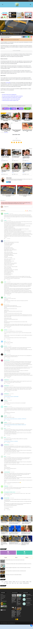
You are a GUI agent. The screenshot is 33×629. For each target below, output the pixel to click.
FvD (20, 581)
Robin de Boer (9, 177)
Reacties (27, 557)
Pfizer (30, 581)
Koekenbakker (28, 594)
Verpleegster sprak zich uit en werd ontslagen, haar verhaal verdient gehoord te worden (26, 533)
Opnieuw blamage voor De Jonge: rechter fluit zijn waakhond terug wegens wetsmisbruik (25, 543)
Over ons (2, 594)
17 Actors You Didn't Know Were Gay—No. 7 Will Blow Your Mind (5, 131)
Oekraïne (27, 581)
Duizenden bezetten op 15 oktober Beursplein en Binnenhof (4, 533)
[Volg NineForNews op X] (20, 108)
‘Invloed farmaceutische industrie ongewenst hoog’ (10, 100)
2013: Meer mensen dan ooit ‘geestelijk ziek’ (9, 94)
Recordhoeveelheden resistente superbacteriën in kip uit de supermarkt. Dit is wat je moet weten (15, 543)
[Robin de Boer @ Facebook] (10, 182)
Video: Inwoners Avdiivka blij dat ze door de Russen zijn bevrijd (4, 543)
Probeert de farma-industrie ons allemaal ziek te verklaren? (11, 97)
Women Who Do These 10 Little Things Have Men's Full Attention (16, 121)
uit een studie (8, 82)
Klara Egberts (28, 602)
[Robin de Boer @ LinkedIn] (8, 182)
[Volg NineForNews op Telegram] (12, 108)
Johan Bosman (28, 598)
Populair (5, 557)
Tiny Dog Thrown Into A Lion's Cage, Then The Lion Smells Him (27, 131)
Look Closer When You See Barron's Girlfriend (27, 120)
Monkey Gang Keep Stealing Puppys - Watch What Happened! (16, 131)
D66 (16, 581)
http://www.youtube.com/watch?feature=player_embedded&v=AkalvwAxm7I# (15, 424)
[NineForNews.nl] (16, 4)
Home (2, 20)
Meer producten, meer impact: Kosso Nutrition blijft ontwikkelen (13, 574)
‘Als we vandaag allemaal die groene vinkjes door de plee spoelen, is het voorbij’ (26, 523)
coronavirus (10, 581)
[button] (5, 108)
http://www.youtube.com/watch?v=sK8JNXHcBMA (11, 396)
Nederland (24, 581)
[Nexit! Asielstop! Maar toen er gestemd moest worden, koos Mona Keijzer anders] (2, 572)
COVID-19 (14, 581)
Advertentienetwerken (4, 601)
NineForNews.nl (6, 132)
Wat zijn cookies (3, 597)
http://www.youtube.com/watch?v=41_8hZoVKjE (11, 441)
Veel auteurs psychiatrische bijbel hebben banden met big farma (12, 96)
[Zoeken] (30, 5)
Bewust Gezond (5, 20)
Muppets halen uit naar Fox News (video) (4, 522)
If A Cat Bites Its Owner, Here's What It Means (6, 120)
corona (2, 581)
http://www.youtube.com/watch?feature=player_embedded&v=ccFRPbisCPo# (15, 418)
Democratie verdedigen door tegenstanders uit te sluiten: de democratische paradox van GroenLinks (18, 567)
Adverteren (2, 598)
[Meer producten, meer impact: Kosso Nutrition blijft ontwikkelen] (2, 576)
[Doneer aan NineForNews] (27, 108)
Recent (16, 557)
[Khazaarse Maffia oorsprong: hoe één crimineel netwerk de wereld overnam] (2, 561)
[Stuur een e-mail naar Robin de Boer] (7, 182)
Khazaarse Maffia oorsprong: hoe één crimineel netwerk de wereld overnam (14, 599)
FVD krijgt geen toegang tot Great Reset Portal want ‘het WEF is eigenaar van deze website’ (14, 533)
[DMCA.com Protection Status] (5, 610)
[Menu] (2, 5)
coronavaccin (6, 581)
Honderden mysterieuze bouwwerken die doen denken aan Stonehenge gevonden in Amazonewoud (15, 523)
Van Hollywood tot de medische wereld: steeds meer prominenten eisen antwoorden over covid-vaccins (18, 563)
